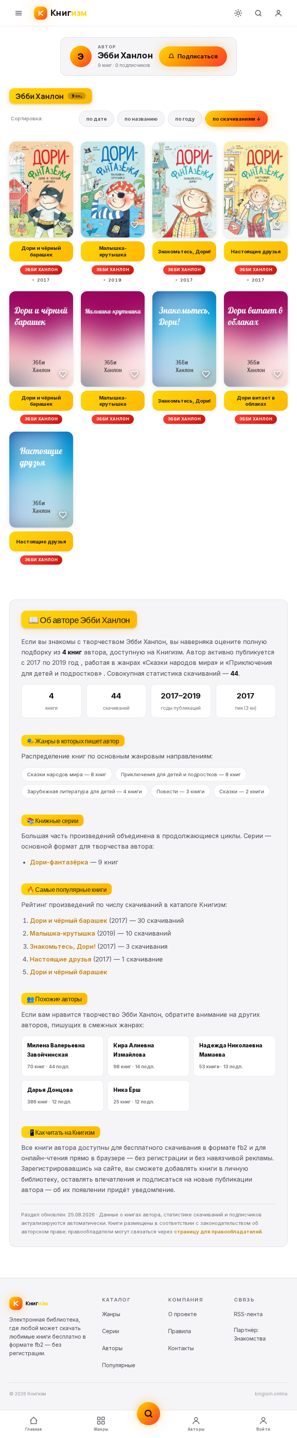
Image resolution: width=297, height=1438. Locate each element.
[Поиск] (258, 13)
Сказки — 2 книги (241, 791)
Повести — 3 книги (181, 791)
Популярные (118, 1365)
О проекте (182, 1314)
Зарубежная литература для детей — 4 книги (84, 791)
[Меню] (18, 13)
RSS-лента (248, 1314)
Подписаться (198, 56)
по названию (141, 119)
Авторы (196, 1429)
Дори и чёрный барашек (68, 920)
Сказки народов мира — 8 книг (66, 774)
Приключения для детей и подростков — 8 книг (181, 774)
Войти (263, 1429)
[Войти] (278, 13)
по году (185, 119)
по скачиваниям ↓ (237, 119)
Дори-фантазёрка (59, 862)
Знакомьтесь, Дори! (63, 946)
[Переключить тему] (238, 13)
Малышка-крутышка (62, 933)
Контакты (181, 1348)
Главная (33, 1429)
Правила (179, 1331)
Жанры (101, 1429)
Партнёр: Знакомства (250, 1334)
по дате (96, 119)
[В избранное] (63, 224)
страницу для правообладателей (218, 1231)
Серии (110, 1331)
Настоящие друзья (60, 959)
